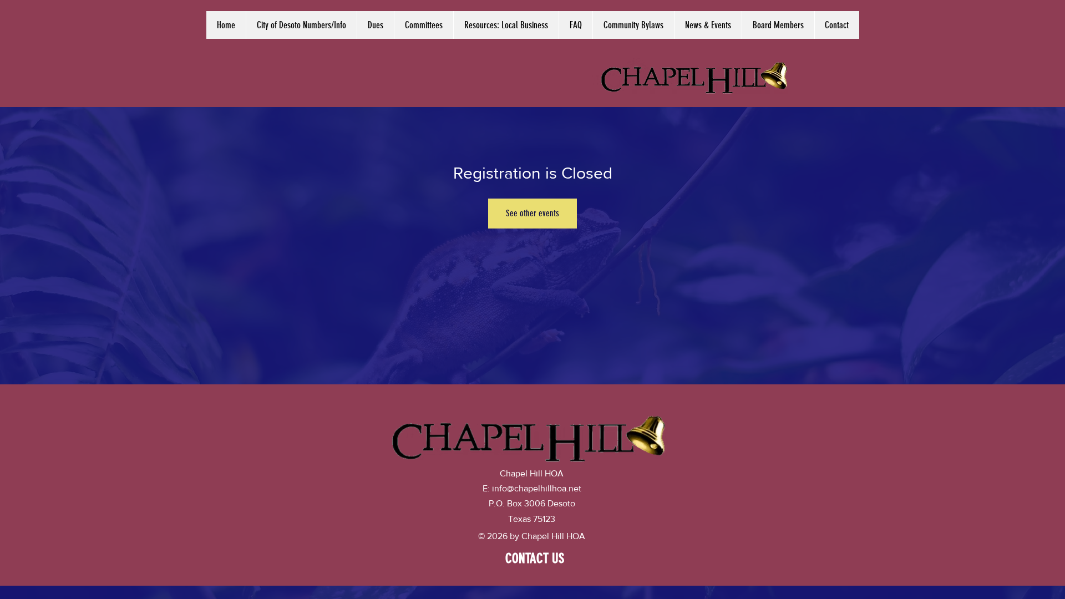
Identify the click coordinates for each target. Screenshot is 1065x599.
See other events (532, 213)
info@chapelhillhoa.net (536, 488)
